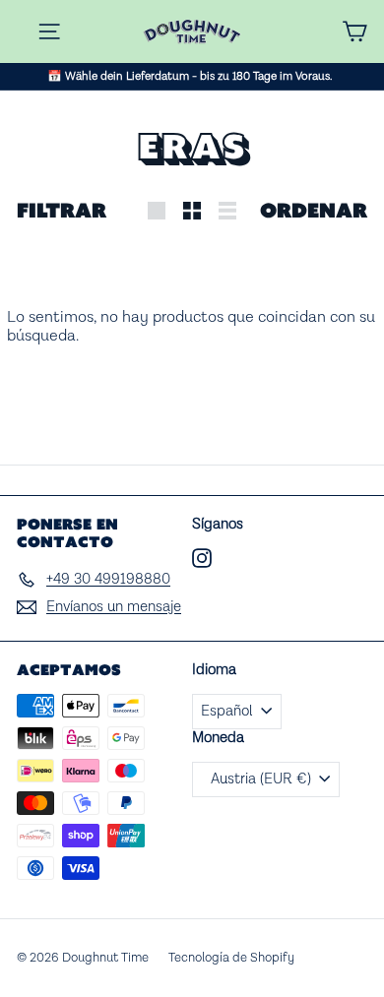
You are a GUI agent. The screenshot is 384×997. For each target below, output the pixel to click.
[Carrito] (354, 31)
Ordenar (313, 210)
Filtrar (61, 210)
